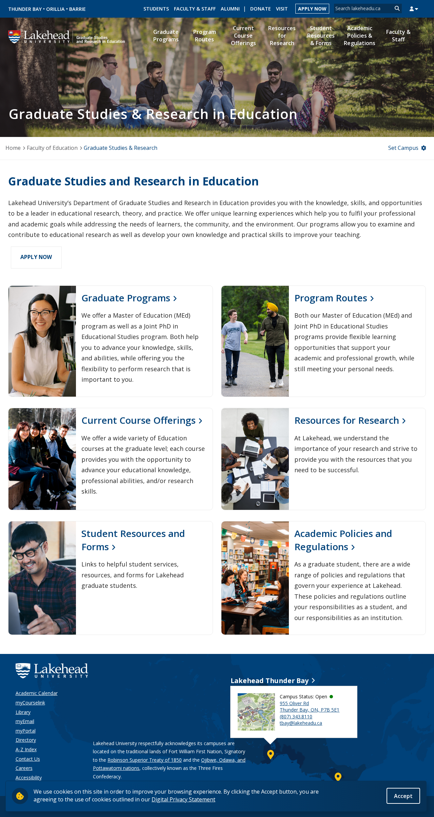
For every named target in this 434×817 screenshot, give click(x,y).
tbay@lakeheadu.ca (301, 723)
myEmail (25, 721)
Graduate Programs (125, 297)
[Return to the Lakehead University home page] (66, 36)
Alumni (230, 8)
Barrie (77, 9)
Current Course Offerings (138, 420)
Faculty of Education (52, 148)
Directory (26, 740)
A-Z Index (26, 749)
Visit (282, 8)
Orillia (55, 9)
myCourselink (30, 702)
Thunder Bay (25, 9)
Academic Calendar (37, 693)
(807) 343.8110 (296, 716)
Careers (24, 768)
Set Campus (403, 148)
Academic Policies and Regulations (343, 540)
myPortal (26, 731)
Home (13, 148)
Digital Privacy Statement (183, 799)
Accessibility (29, 777)
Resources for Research (346, 420)
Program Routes (330, 297)
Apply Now (312, 8)
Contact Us (28, 759)
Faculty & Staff (195, 8)
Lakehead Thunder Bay (270, 680)
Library (23, 712)
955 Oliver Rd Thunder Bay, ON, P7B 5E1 (309, 706)
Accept (403, 795)
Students (156, 8)
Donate (260, 8)
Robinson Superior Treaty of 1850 (144, 760)
